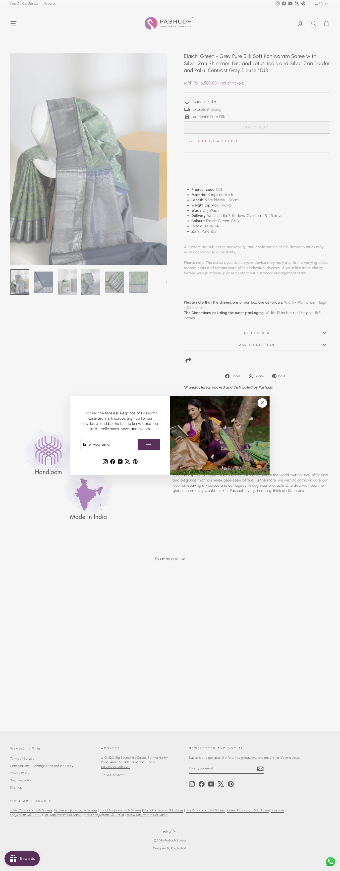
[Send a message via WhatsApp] (331, 862)
